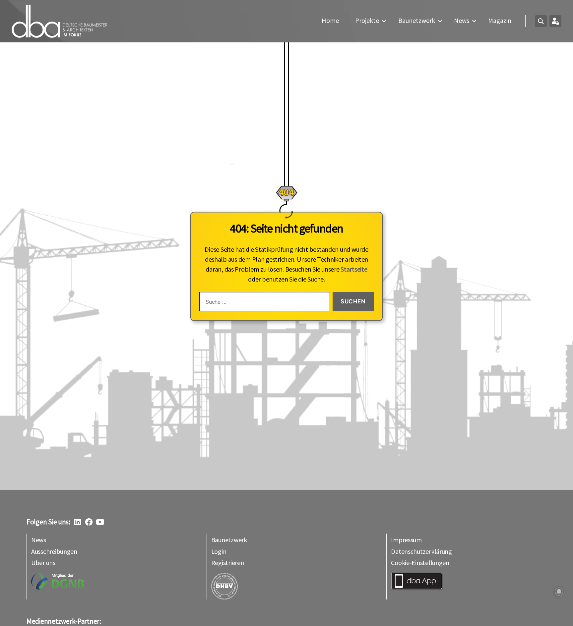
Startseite (354, 269)
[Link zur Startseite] (60, 21)
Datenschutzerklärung (421, 551)
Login (218, 551)
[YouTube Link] (100, 522)
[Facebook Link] (89, 522)
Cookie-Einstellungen (420, 562)
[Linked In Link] (78, 522)
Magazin (499, 21)
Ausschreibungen (54, 551)
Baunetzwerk (416, 21)
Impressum (406, 540)
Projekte (367, 21)
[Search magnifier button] (540, 21)
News (461, 21)
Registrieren (227, 562)
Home (330, 21)
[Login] (555, 21)
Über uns (43, 562)
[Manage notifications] (559, 591)
